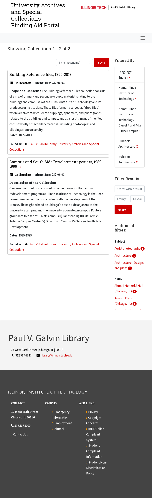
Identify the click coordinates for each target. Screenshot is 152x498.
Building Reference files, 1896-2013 (40, 74)
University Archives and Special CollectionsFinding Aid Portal (38, 15)
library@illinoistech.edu (57, 355)
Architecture (123, 256)
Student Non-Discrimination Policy (96, 468)
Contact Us (20, 434)
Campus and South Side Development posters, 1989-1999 (56, 164)
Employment (63, 423)
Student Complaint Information (94, 451)
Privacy (93, 412)
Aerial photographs (128, 248)
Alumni (59, 429)
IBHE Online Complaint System (95, 434)
